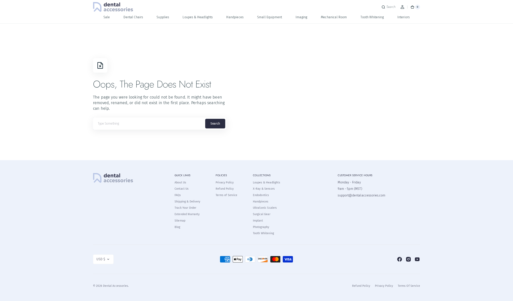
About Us (180, 182)
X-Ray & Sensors (264, 188)
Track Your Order (185, 207)
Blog (177, 227)
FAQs (178, 195)
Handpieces (261, 201)
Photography (261, 227)
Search (215, 123)
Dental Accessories (115, 286)
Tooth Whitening (263, 233)
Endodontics (261, 195)
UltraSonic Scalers (265, 207)
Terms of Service (226, 195)
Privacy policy (384, 286)
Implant (258, 220)
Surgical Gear (261, 214)
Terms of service (409, 286)
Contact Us (182, 188)
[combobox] (159, 124)
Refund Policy (225, 188)
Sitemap (180, 220)
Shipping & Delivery (187, 201)
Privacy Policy (225, 182)
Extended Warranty (187, 214)
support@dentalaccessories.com (358, 195)
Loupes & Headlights (266, 182)
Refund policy (361, 286)
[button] (388, 7)
